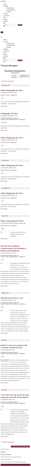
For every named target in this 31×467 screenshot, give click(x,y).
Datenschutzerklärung (6, 454)
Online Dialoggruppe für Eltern (12, 90)
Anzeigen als (24, 75)
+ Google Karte (13, 95)
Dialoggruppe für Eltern (9, 113)
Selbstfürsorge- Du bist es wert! (12, 298)
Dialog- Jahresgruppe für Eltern (12, 221)
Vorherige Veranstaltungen (7, 81)
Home (5, 4)
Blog (5, 17)
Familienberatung (11, 9)
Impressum (3, 451)
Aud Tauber (6, 15)
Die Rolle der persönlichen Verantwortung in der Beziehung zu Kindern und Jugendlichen (13, 248)
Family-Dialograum (5, 464)
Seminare (9, 11)
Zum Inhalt (3, 1)
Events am (14, 75)
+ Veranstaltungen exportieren (20, 446)
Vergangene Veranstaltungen (14, 71)
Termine (6, 13)
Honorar (6, 19)
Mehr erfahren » (4, 106)
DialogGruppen (10, 8)
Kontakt (5, 21)
